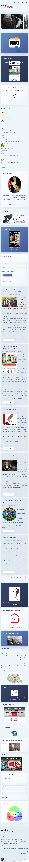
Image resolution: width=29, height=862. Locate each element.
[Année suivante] (3, 652)
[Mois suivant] (4, 652)
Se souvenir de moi (8, 271)
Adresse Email (6, 781)
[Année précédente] (1, 652)
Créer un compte (6, 283)
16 (10, 580)
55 (15, 580)
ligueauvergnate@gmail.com (8, 845)
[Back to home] (7, 6)
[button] (14, 9)
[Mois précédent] (2, 652)
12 (17, 577)
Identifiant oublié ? (6, 281)
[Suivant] (19, 580)
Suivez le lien (15, 204)
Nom (4, 791)
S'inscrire (14, 625)
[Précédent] (3, 577)
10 (11, 577)
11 (14, 577)
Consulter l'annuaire (14, 627)
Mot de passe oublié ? (7, 278)
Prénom (4, 786)
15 (25, 577)
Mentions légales (24, 853)
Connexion (7, 275)
